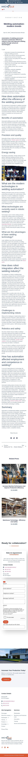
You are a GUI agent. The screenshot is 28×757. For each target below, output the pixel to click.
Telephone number (8, 593)
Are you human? (8, 613)
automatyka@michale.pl (10, 567)
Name (5, 583)
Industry (3, 719)
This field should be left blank (11, 624)
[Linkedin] (5, 747)
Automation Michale (6, 224)
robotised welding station (16, 400)
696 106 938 (8, 571)
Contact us (6, 679)
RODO (5, 605)
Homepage (4, 713)
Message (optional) (8, 598)
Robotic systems (15, 140)
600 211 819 (19, 2)
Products (3, 721)
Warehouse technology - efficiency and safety (14, 521)
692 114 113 (10, 2)
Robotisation (4, 717)
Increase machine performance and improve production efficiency (14, 487)
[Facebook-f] (2, 747)
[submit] (4, 582)
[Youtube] (7, 747)
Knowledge (4, 724)
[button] (11, 438)
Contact (3, 726)
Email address (7, 588)
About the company (6, 715)
